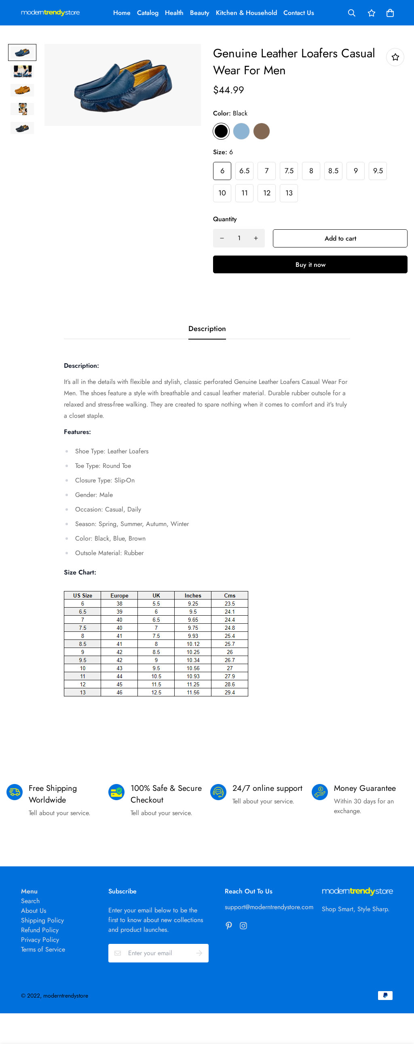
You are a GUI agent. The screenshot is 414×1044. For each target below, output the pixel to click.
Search (30, 901)
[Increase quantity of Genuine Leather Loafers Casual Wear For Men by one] (256, 238)
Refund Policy (40, 930)
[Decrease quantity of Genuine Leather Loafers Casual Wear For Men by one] (222, 238)
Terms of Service (43, 949)
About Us (33, 910)
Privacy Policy (40, 939)
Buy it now (310, 264)
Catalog (147, 12)
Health (174, 12)
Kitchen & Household (246, 12)
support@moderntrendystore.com (269, 907)
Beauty (199, 12)
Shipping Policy (42, 920)
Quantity (225, 219)
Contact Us (298, 12)
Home (122, 12)
